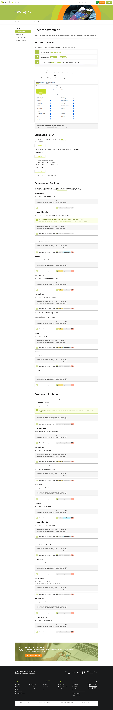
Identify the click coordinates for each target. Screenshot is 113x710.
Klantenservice (19, 691)
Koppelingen (33, 688)
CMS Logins (41, 22)
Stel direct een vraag (34, 655)
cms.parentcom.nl (56, 52)
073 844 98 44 (64, 704)
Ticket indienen (75, 684)
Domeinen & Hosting (47, 688)
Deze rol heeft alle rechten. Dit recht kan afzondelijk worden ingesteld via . (59, 149)
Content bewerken (62, 189)
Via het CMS (62, 684)
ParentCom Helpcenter (20, 22)
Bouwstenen (18, 686)
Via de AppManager (63, 686)
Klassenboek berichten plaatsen (45, 160)
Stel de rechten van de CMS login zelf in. (47, 175)
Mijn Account (19, 688)
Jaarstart (32, 689)
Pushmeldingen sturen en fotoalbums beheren (49, 164)
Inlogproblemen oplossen (64, 688)
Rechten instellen (20, 31)
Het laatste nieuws (76, 695)
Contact (102, 2)
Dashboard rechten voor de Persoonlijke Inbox (58, 221)
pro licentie (42, 651)
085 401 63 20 (42, 704)
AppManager (33, 684)
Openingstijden (75, 688)
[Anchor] (56, 42)
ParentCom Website (76, 693)
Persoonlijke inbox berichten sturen (46, 162)
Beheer (17, 689)
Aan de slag (18, 684)
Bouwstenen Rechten (21, 37)
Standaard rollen (20, 34)
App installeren (46, 686)
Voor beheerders (32, 22)
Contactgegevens (75, 686)
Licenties (45, 684)
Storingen (74, 689)
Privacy (44, 689)
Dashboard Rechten (21, 40)
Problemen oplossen (20, 693)
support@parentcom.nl (25, 704)
